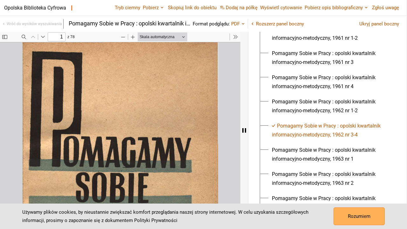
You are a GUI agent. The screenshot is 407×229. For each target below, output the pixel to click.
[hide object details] (244, 130)
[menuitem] (331, 34)
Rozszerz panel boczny (280, 24)
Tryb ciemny (127, 7)
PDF (235, 24)
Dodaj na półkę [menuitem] (242, 7)
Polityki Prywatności (155, 220)
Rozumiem (359, 216)
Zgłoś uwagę (385, 7)
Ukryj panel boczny (379, 24)
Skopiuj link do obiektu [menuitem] (192, 7)
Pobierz (151, 7)
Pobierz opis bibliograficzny (334, 7)
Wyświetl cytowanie (281, 7)
